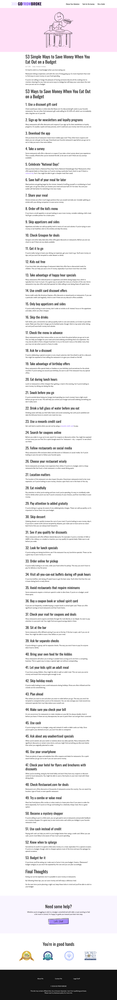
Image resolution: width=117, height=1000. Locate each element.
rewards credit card (67, 426)
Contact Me (58, 979)
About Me (40, 979)
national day (29, 173)
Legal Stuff (76, 979)
